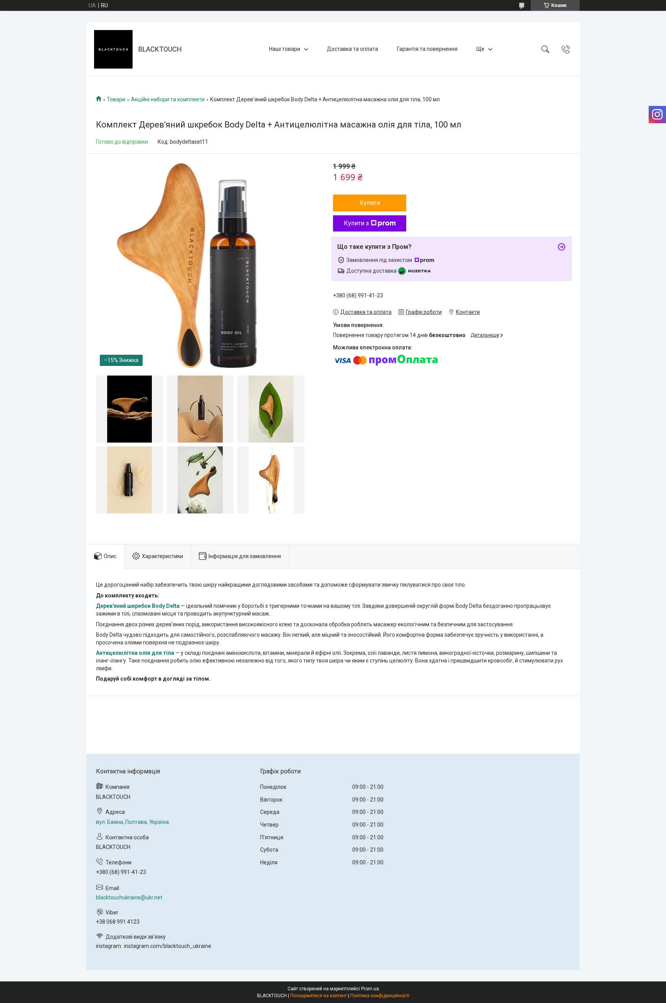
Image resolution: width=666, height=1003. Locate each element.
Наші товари (284, 49)
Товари (116, 99)
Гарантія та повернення (427, 49)
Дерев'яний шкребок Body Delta (138, 606)
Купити (370, 202)
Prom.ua (370, 988)
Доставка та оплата (352, 49)
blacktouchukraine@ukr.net (129, 897)
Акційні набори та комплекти (168, 99)
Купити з (356, 223)
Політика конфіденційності (379, 995)
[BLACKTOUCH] (113, 49)
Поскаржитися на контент (318, 995)
